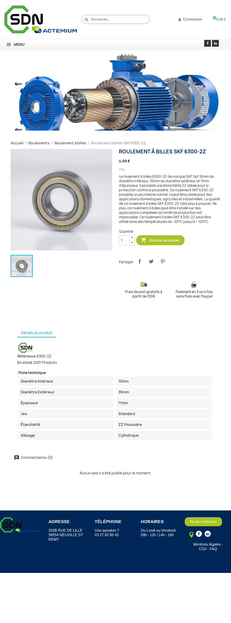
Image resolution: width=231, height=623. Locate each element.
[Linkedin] (215, 43)
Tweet (151, 261)
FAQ (213, 549)
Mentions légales (207, 544)
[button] (203, 521)
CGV (203, 549)
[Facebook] (207, 43)
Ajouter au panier (160, 240)
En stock (24, 362)
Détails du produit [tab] (36, 332)
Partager (139, 261)
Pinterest (162, 261)
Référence (26, 356)
